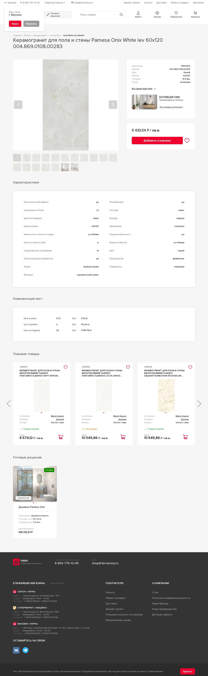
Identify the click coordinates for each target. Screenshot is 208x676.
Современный (23, 498)
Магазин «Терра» (28, 623)
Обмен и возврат (116, 598)
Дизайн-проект (115, 609)
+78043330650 (32, 617)
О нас (155, 592)
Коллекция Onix (169, 97)
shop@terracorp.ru (105, 563)
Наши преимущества (164, 609)
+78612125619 (32, 601)
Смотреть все (57, 583)
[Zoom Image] (65, 104)
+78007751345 (48, 601)
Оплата (110, 592)
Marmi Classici (57, 416)
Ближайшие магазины (29, 583)
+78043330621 (32, 633)
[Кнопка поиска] (121, 14)
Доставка (111, 603)
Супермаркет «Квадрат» (32, 607)
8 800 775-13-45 (67, 563)
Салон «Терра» (27, 591)
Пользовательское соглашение (124, 614)
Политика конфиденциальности (171, 598)
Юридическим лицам (118, 620)
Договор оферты (162, 614)
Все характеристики (142, 88)
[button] (138, 14)
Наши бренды (160, 603)
